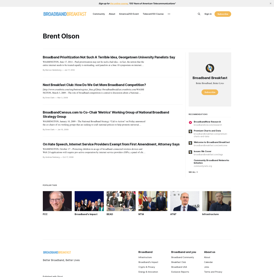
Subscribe (222, 14)
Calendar (208, 262)
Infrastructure (145, 257)
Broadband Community (182, 257)
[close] (270, 3)
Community (99, 14)
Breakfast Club (178, 262)
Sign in (208, 14)
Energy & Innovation (148, 271)
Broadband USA (179, 267)
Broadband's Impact (148, 262)
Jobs (206, 267)
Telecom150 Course (153, 14)
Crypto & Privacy (146, 267)
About (112, 14)
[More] (169, 14)
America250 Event (129, 14)
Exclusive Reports (180, 271)
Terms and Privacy (213, 271)
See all (192, 172)
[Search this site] (199, 14)
